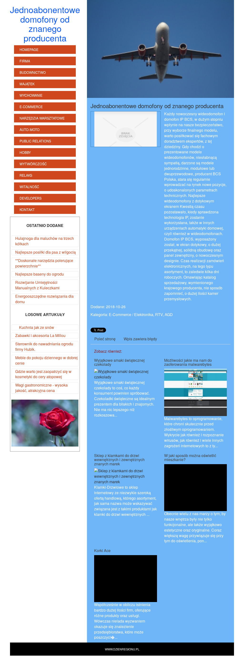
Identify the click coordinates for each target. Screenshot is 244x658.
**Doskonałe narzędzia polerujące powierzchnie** (44, 263)
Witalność (29, 186)
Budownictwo (33, 72)
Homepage (29, 49)
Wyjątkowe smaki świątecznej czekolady (119, 362)
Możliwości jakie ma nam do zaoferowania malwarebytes (188, 362)
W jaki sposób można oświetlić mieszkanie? (190, 457)
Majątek (27, 83)
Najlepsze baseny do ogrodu (39, 274)
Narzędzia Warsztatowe (42, 118)
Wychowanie (31, 95)
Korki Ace (102, 550)
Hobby (25, 152)
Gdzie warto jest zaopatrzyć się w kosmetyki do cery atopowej (43, 374)
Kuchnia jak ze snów (34, 327)
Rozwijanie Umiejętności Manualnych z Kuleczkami (37, 285)
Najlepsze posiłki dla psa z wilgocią (45, 252)
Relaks (26, 175)
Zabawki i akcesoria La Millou (40, 335)
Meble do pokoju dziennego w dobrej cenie (46, 360)
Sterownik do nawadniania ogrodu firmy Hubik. (44, 346)
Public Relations (35, 141)
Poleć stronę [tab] (105, 339)
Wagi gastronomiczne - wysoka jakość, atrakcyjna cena (41, 387)
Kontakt (27, 209)
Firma (25, 61)
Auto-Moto (30, 129)
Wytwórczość (33, 163)
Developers (30, 198)
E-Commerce (31, 106)
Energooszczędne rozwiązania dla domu (44, 298)
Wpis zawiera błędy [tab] (140, 339)
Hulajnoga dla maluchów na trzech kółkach (44, 241)
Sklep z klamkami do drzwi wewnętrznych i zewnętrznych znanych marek (119, 460)
